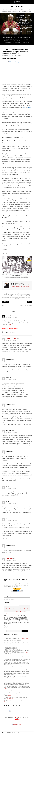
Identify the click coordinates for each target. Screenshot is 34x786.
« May (5, 613)
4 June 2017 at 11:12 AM (11, 520)
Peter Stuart (9, 558)
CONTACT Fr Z (10, 35)
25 (6, 611)
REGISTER (16, 35)
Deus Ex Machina (25, 680)
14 (17, 608)
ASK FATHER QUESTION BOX (26, 35)
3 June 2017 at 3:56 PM (11, 340)
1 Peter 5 (7, 688)
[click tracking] (17, 719)
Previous (5, 301)
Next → (30, 301)
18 (6, 610)
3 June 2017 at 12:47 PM (11, 317)
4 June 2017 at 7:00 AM (11, 453)
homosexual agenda (25, 295)
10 (27, 607)
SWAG (15, 40)
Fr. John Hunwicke (24, 638)
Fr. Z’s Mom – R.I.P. (25, 42)
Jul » (29, 613)
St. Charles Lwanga (13, 297)
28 (17, 611)
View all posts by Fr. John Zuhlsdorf (20, 286)
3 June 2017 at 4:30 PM (11, 361)
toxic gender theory (22, 297)
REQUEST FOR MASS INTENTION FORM (17, 44)
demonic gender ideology (9, 295)
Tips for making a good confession (24, 40)
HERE (23, 107)
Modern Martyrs (28, 293)
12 (9, 608)
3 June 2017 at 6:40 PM (11, 406)
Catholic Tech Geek (11, 338)
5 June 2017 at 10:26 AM (11, 560)
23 (24, 610)
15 (20, 608)
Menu (18, 2)
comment (9, 695)
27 (13, 611)
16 (24, 608)
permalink (17, 298)
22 (20, 610)
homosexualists (5, 297)
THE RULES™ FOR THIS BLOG (8, 37)
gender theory (18, 295)
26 (9, 611)
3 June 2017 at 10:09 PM (11, 432)
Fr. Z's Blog (17, 6)
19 (9, 610)
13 (13, 608)
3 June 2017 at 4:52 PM (11, 379)
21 (17, 610)
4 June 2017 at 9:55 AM (11, 503)
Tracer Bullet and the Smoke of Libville (12, 42)
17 (27, 608)
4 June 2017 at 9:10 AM (11, 488)
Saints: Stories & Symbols (8, 294)
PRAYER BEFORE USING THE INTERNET (14, 39)
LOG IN (3, 35)
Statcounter (17, 717)
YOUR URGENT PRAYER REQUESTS (24, 37)
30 (24, 611)
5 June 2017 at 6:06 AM (11, 547)
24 (27, 610)
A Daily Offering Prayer (7, 40)
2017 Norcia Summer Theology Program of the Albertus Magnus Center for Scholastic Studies (26, 305)
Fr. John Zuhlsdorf (17, 55)
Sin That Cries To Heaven (20, 294)
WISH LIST (26, 39)
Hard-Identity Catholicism (18, 293)
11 (6, 608)
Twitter (13, 677)
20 (13, 610)
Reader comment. (10, 698)
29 (20, 611)
